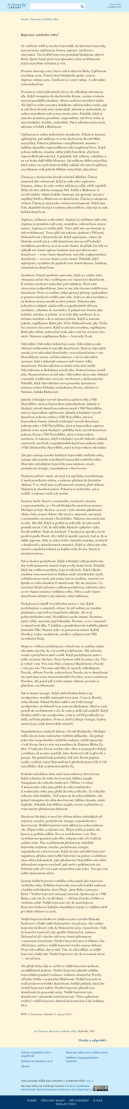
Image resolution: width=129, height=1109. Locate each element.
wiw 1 (89, 1080)
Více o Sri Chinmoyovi (114, 5)
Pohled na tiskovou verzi (37, 1061)
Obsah (25, 1066)
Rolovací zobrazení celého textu (87, 1052)
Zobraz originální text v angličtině (36, 1054)
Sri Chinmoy (79, 1100)
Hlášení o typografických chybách (82, 1059)
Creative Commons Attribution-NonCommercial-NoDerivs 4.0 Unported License (60, 1087)
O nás (98, 1100)
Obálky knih (66, 1104)
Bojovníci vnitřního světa (44, 19)
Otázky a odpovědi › (93, 1040)
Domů (24, 19)
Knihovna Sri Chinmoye (18, 8)
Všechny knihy (53, 1100)
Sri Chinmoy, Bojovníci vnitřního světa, (55, 1031)
